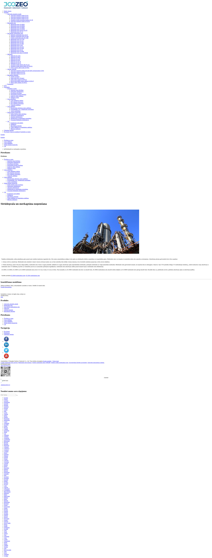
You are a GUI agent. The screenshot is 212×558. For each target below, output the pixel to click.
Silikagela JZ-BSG (15, 57)
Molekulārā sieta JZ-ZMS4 (18, 26)
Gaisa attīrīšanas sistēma (17, 100)
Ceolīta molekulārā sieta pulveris (9, 362)
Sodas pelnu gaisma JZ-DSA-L (19, 79)
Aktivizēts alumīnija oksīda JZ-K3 (19, 18)
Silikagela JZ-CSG (15, 58)
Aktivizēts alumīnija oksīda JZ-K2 (19, 17)
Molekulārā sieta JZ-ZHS (17, 48)
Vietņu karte (55, 361)
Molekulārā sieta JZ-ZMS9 (18, 29)
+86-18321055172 (5, 365)
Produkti (6, 12)
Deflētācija (13, 124)
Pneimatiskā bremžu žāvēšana (18, 94)
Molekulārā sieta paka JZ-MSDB (19, 53)
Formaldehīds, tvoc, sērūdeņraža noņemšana (22, 109)
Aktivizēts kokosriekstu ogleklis (95, 362)
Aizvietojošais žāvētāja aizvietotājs (78, 362)
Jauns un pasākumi (15, 132)
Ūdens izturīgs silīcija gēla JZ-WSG (20, 67)
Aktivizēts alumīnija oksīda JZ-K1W (20, 21)
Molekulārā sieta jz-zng (17, 45)
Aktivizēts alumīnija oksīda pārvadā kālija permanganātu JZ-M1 (27, 70)
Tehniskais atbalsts (9, 130)
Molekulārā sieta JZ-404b (17, 51)
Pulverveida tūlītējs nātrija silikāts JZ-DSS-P (22, 81)
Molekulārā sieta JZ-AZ (17, 32)
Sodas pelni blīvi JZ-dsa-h (17, 78)
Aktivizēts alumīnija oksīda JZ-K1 (19, 15)
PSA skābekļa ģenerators (17, 103)
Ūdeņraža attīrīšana (16, 105)
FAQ (5, 85)
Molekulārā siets (11, 23)
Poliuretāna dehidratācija (17, 91)
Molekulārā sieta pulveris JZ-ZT (19, 30)
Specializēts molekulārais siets (15, 33)
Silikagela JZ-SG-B (16, 61)
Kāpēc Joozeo (7, 11)
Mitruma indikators (16, 129)
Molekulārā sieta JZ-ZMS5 (18, 27)
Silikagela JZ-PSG (15, 60)
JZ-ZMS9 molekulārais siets (18, 275)
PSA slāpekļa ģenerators (17, 102)
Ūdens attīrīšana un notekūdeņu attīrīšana (21, 127)
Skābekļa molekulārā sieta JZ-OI (19, 35)
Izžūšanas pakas (15, 97)
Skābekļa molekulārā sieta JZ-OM (19, 36)
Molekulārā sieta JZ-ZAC (17, 47)
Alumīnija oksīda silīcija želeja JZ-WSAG (22, 66)
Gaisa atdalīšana (11, 99)
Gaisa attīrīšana (11, 106)
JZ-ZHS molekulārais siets (33, 275)
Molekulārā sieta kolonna (24, 362)
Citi (8, 121)
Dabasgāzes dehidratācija (17, 115)
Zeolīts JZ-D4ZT (15, 76)
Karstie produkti (47, 361)
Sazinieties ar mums (25, 132)
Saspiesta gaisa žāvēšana (17, 90)
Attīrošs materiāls (11, 69)
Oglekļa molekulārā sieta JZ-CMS (19, 38)
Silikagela (9, 54)
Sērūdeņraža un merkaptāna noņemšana (21, 118)
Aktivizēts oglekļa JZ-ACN (18, 72)
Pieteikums (7, 87)
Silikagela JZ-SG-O (16, 63)
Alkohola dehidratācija (16, 117)
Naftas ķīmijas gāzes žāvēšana (18, 114)
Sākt (2, 297)
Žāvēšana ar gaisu (12, 88)
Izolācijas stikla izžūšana (17, 96)
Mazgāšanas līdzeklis (12, 75)
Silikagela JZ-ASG (16, 55)
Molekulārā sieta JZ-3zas (17, 42)
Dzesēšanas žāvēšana (16, 93)
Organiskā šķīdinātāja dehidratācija (20, 120)
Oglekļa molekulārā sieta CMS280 (41, 362)
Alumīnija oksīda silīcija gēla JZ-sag (20, 64)
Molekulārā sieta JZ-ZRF (17, 44)
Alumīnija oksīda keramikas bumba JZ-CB (22, 20)
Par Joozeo (7, 132)
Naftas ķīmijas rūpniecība (14, 112)
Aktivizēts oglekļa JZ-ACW (18, 73)
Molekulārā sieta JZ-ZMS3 (18, 24)
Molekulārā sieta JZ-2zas (17, 41)
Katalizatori (10, 84)
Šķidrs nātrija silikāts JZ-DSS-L (19, 82)
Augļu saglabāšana (15, 111)
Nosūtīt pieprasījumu (6, 287)
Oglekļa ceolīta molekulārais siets (59, 362)
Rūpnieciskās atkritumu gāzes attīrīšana (21, 108)
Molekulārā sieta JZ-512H (17, 39)
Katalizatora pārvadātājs (17, 123)
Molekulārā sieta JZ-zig (17, 50)
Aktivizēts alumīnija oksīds (14, 14)
